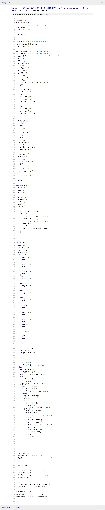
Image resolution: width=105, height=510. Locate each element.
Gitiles (9, 507)
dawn (14, 8)
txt (98, 507)
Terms (19, 507)
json (102, 507)
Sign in (101, 2)
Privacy (14, 507)
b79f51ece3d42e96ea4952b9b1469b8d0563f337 (38, 8)
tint (18, 8)
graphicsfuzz (73, 8)
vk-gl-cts (65, 8)
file (46, 14)
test (59, 8)
